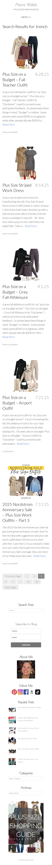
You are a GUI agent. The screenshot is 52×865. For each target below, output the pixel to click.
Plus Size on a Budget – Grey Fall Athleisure (15, 292)
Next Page (10, 587)
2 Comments (7, 451)
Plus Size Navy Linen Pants (27, 738)
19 (28, 581)
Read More (8, 124)
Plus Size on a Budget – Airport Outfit (17, 402)
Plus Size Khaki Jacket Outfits (28, 749)
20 (36, 581)
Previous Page (13, 576)
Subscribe (26, 645)
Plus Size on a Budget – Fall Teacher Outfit (15, 79)
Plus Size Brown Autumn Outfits (29, 707)
